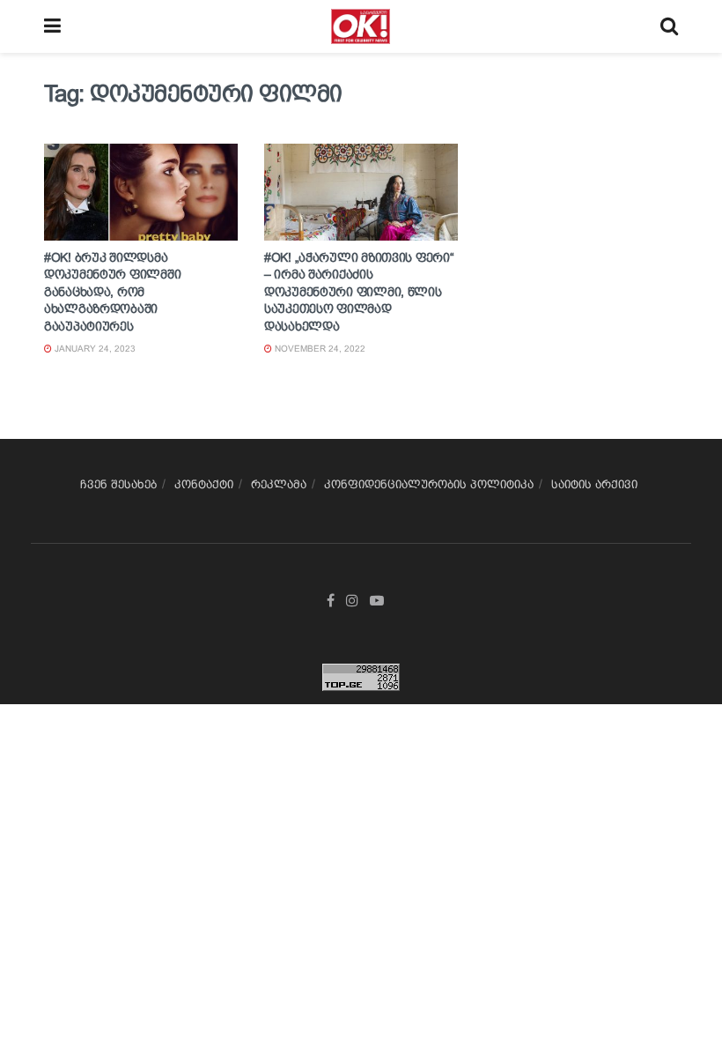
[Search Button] (669, 26)
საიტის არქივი (594, 484)
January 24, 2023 (94, 348)
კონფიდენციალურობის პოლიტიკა (429, 484)
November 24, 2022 (318, 348)
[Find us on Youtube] (377, 601)
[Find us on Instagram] (352, 601)
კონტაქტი (203, 484)
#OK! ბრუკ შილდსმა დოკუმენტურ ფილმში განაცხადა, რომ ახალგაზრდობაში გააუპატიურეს (112, 291)
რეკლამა (278, 484)
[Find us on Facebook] (331, 601)
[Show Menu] (52, 26)
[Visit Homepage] (360, 26)
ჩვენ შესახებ (118, 484)
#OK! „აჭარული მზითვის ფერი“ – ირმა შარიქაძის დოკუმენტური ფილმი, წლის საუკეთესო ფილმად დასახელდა (358, 291)
